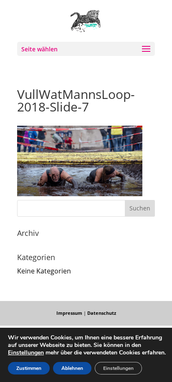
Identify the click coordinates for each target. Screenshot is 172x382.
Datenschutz (101, 313)
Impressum (69, 313)
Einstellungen (26, 353)
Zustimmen (28, 368)
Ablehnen (72, 368)
